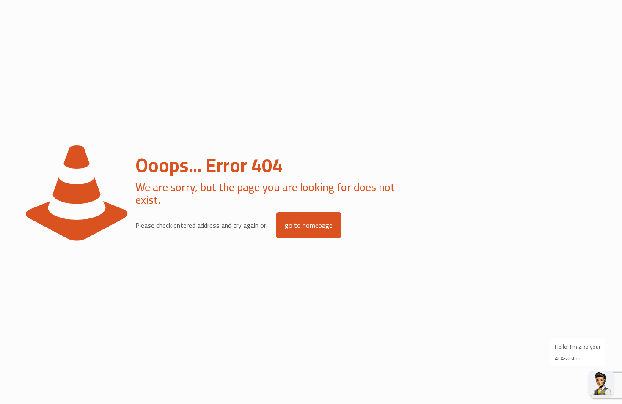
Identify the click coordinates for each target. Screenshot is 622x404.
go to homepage (309, 225)
